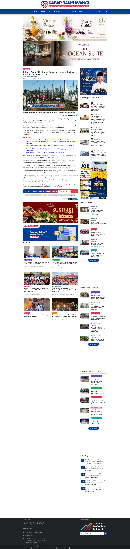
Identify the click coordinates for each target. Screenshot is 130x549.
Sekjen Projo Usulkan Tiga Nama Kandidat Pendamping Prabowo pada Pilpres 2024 (94, 468)
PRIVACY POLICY (51, 548)
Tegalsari (60, 195)
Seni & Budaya (58, 11)
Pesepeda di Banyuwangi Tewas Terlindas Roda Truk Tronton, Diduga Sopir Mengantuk (94, 475)
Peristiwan (27, 195)
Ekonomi (80, 11)
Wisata (43, 11)
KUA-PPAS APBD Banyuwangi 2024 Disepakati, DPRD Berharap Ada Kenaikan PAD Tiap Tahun (95, 482)
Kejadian (32, 195)
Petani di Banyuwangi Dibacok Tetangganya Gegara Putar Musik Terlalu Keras (48, 140)
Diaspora (73, 11)
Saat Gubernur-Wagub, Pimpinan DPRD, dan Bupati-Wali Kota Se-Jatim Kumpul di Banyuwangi (94, 461)
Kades (56, 195)
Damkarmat (65, 195)
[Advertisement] (93, 274)
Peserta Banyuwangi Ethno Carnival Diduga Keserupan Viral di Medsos (46, 152)
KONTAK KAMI (35, 548)
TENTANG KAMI (27, 548)
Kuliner (49, 11)
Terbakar (45, 195)
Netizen (66, 11)
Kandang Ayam (39, 195)
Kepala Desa (50, 195)
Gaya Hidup (90, 11)
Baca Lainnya (93, 260)
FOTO (98, 11)
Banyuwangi (72, 195)
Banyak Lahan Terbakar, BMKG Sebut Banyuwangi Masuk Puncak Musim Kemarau (94, 489)
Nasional (36, 11)
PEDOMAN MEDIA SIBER (63, 548)
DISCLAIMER (43, 548)
